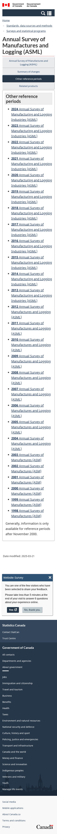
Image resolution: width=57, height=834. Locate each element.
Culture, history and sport (16, 733)
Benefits (6, 701)
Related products (28, 85)
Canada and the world (14, 751)
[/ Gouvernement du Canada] (21, 5)
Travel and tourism (12, 689)
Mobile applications (12, 808)
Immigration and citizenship (17, 683)
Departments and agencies (16, 660)
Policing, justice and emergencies (20, 739)
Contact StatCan (10, 632)
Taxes (5, 714)
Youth (5, 782)
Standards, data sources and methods (29, 25)
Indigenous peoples (13, 770)
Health (5, 708)
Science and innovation (14, 764)
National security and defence (18, 726)
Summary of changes (28, 71)
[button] (29, 13)
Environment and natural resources (21, 720)
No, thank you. (32, 610)
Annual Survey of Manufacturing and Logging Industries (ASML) (31, 114)
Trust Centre (9, 638)
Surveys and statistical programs (26, 31)
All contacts (8, 654)
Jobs (4, 677)
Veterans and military (13, 776)
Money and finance (12, 758)
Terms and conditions (13, 820)
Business (7, 695)
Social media (9, 801)
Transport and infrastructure (17, 745)
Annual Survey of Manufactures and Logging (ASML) (28, 62)
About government (12, 667)
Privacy (6, 826)
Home (6, 20)
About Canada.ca (11, 814)
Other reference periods (29, 78)
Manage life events (12, 789)
